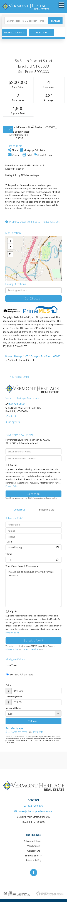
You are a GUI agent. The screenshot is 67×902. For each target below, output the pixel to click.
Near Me (40, 33)
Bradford (46, 356)
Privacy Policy (12, 486)
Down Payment (14, 696)
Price (8, 685)
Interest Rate (13, 708)
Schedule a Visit (47, 509)
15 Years (28, 674)
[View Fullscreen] (10, 254)
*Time (9, 553)
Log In (38, 855)
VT (26, 356)
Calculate (33, 721)
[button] (55, 20)
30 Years (14, 674)
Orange (34, 356)
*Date (9, 541)
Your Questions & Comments (22, 566)
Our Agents (13, 421)
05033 (56, 356)
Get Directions (33, 298)
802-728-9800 (16, 403)
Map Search (33, 845)
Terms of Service (30, 649)
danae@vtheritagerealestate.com (35, 811)
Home (8, 356)
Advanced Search (13, 33)
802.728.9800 (35, 805)
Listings (18, 356)
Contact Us (13, 416)
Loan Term (11, 665)
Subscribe (34, 493)
